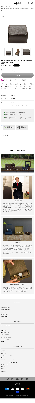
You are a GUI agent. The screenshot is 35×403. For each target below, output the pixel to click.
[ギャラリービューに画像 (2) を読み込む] (17, 52)
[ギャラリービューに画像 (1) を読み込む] (8, 52)
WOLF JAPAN (13, 395)
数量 (2, 70)
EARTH (7, 6)
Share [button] (6, 135)
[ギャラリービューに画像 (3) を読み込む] (26, 52)
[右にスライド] (33, 53)
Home (2, 6)
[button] (2, 3)
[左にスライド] (2, 53)
